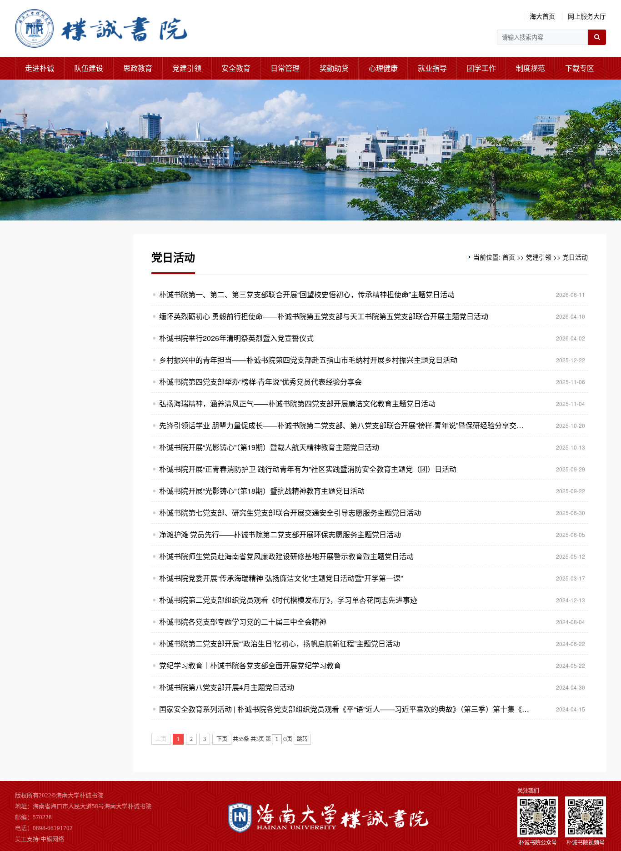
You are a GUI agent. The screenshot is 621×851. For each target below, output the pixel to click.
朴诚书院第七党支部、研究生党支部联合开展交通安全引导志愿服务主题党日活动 (290, 512)
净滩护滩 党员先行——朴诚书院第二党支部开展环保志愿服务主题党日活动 (280, 534)
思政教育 (137, 68)
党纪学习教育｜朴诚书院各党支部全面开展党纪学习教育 (250, 665)
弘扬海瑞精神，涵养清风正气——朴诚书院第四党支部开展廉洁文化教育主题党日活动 (297, 403)
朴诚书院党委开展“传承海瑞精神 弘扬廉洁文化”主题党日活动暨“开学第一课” (281, 578)
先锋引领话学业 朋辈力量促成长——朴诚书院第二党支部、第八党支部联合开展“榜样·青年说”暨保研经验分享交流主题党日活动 (344, 425)
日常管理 (285, 68)
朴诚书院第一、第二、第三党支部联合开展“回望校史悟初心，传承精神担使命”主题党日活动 (307, 294)
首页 (508, 256)
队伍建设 (88, 68)
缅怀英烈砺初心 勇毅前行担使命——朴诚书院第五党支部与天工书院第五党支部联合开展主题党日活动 (323, 316)
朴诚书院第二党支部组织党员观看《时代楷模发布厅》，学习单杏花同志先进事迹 (288, 600)
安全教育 (235, 68)
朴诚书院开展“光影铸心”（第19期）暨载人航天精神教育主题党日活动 (269, 447)
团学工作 (481, 68)
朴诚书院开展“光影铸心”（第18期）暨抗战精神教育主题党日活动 (262, 491)
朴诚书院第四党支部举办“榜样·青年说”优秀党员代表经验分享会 (260, 381)
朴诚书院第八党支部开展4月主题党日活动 (226, 687)
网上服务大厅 (587, 15)
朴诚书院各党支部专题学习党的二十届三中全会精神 (242, 621)
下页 (221, 739)
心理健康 (383, 68)
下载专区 (579, 68)
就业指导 (432, 68)
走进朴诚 (39, 68)
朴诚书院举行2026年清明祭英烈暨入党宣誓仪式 (236, 338)
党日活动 (575, 256)
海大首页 (542, 15)
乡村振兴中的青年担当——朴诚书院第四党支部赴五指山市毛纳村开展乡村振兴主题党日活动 (308, 360)
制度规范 (530, 68)
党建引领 (186, 68)
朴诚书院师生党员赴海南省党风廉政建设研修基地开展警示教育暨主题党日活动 (286, 556)
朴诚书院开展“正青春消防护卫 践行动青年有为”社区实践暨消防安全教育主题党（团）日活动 (307, 469)
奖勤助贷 (334, 68)
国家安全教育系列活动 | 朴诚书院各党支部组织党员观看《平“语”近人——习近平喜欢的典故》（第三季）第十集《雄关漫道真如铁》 (344, 709)
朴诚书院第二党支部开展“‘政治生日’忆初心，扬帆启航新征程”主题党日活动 (279, 643)
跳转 (302, 739)
